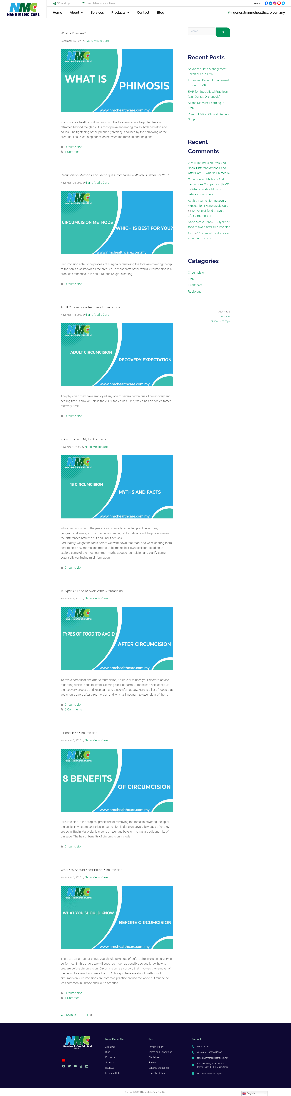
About (74, 12)
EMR (191, 279)
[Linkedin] (86, 1066)
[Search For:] (202, 32)
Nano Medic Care (199, 222)
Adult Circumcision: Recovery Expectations (90, 307)
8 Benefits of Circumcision (79, 733)
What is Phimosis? (73, 33)
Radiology (194, 291)
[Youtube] (75, 1066)
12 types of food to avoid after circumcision (92, 591)
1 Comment (72, 152)
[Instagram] (80, 1066)
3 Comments (73, 709)
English (250, 1093)
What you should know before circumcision (91, 870)
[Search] (223, 32)
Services (97, 12)
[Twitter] (69, 1066)
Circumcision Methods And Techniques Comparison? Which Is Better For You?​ (115, 175)
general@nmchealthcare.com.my (259, 12)
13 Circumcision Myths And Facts (83, 439)
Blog (160, 12)
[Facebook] (63, 1066)
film (190, 233)
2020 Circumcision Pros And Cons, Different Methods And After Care (207, 168)
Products (118, 12)
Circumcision (73, 147)
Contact (143, 12)
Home (57, 12)
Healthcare (195, 285)
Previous (68, 1015)
